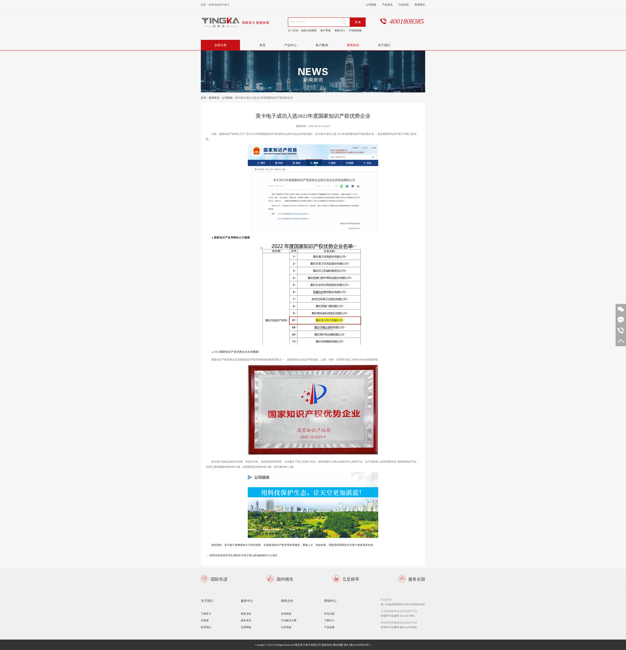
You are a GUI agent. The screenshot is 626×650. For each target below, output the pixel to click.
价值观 (205, 620)
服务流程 (246, 613)
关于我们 (384, 45)
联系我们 (420, 4)
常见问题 (329, 613)
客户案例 (322, 45)
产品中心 (290, 45)
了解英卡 (206, 613)
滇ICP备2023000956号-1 (357, 644)
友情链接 (286, 613)
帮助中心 (330, 600)
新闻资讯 (353, 45)
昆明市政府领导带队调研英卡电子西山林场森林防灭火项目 (243, 555)
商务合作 (287, 600)
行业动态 (403, 4)
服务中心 (247, 600)
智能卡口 (340, 30)
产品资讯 (387, 4)
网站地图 (338, 644)
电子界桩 (325, 30)
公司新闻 (371, 4)
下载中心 (329, 620)
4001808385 (407, 21)
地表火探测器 (309, 30)
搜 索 (358, 22)
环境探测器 (355, 30)
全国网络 (246, 627)
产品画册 (329, 627)
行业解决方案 (289, 620)
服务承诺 (246, 620)
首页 (262, 45)
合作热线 (286, 627)
